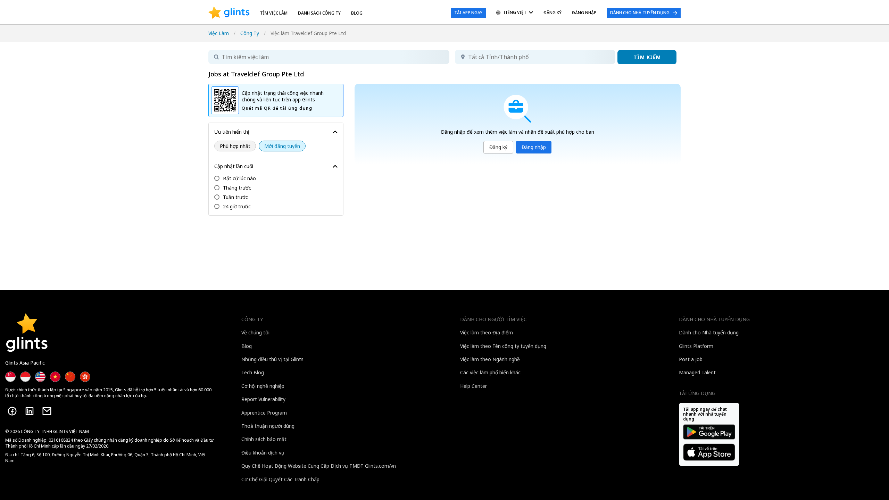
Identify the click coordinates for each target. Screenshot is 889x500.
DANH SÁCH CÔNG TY (319, 13)
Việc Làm (218, 33)
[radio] (235, 146)
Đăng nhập (534, 147)
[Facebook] (12, 411)
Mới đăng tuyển (282, 146)
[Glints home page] (229, 13)
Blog (357, 13)
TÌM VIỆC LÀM (274, 13)
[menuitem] (514, 13)
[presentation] (229, 13)
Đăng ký (498, 147)
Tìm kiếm (647, 57)
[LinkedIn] (29, 411)
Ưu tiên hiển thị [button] (231, 131)
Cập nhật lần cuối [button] (233, 166)
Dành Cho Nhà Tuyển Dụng (640, 13)
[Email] (47, 411)
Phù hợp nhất (235, 146)
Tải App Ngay (468, 13)
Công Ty (249, 33)
